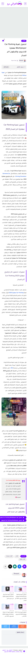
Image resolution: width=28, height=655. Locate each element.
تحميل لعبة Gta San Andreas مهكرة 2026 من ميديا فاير (8, 596)
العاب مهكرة (22, 559)
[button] (19, 566)
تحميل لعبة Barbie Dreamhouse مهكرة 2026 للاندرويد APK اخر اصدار (20, 597)
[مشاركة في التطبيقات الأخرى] (5, 566)
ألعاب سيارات (9, 556)
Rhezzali (21, 60)
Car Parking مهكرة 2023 (16, 293)
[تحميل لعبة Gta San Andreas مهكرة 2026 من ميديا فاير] (8, 588)
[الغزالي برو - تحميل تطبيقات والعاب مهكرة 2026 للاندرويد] (14, 4)
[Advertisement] (14, 23)
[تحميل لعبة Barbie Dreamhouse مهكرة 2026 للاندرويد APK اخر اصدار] (20, 588)
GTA (12, 368)
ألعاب (23, 40)
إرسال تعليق (20, 632)
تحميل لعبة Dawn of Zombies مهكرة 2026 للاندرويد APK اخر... (8, 614)
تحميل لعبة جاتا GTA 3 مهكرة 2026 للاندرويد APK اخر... (20, 614)
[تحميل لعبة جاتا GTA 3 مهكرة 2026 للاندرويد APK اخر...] (20, 606)
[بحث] (3, 3)
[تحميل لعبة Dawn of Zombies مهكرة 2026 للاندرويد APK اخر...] (8, 606)
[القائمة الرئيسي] (25, 3)
